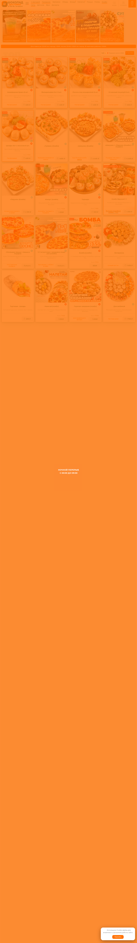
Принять (117, 937)
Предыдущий (5, 20)
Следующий (132, 20)
